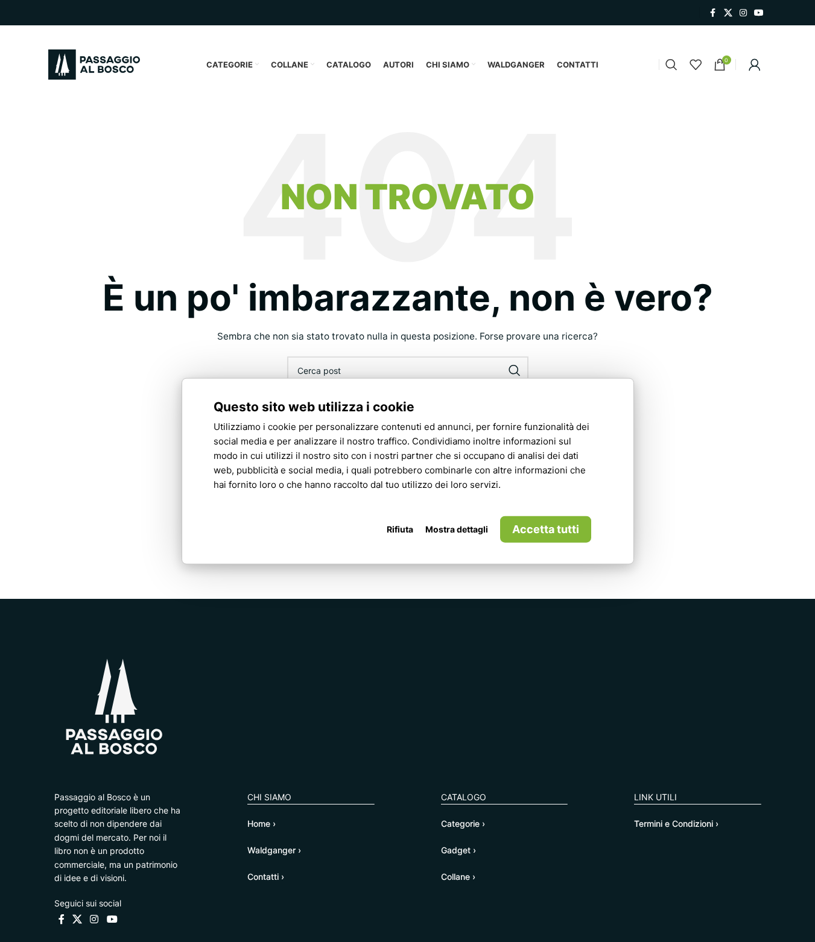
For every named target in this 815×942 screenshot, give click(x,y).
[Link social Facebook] (713, 13)
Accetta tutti (545, 528)
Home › (261, 823)
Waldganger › (274, 850)
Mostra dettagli (456, 528)
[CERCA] (514, 370)
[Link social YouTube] (758, 13)
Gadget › (458, 850)
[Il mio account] (754, 64)
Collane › (458, 876)
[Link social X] (728, 13)
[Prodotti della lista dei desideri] (695, 64)
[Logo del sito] (94, 63)
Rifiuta (400, 528)
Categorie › (463, 823)
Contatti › (265, 876)
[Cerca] (671, 64)
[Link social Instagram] (743, 13)
